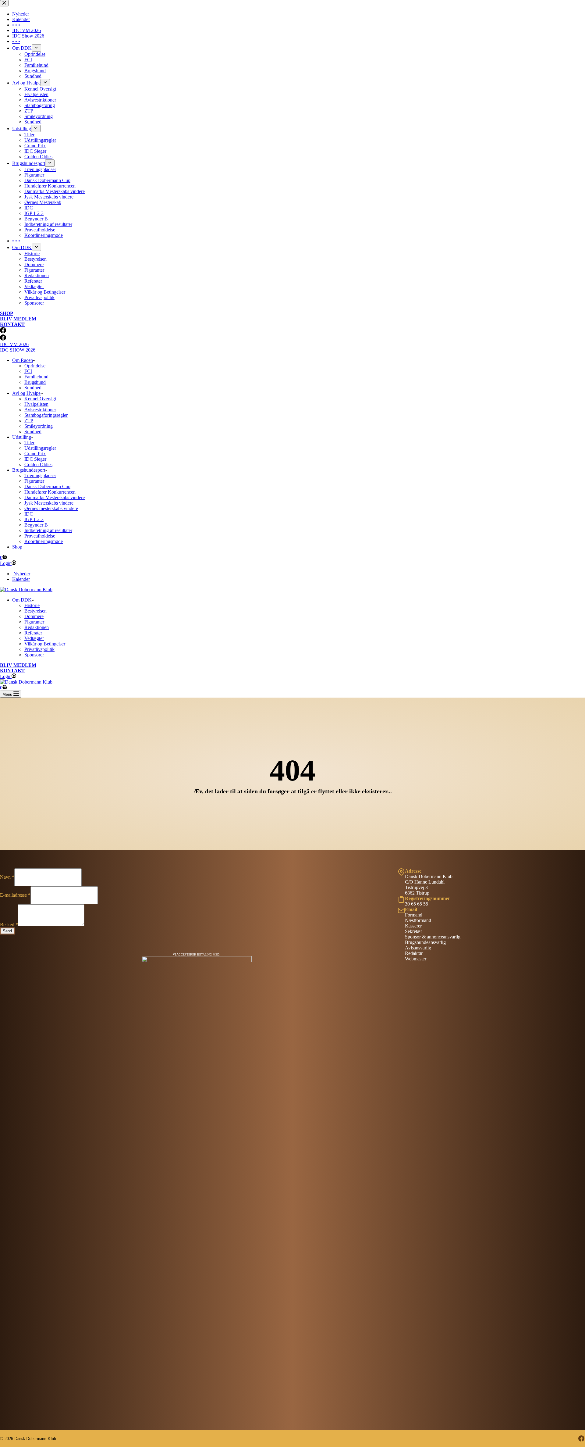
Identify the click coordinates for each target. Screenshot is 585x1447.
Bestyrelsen (35, 610)
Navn (7, 877)
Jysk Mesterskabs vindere (48, 503)
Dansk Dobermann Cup (47, 486)
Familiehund (36, 376)
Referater (33, 632)
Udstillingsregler (40, 448)
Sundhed (32, 387)
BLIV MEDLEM (18, 665)
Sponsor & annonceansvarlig (432, 936)
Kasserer (413, 925)
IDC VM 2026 (14, 344)
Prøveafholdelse (39, 535)
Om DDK (22, 599)
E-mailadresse (15, 895)
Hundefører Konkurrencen (50, 492)
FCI (28, 371)
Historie (32, 605)
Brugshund (35, 382)
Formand (413, 914)
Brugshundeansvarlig (425, 942)
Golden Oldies (38, 464)
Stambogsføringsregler (46, 415)
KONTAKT (12, 670)
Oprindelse (34, 365)
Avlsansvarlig (418, 947)
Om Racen (22, 360)
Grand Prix (35, 453)
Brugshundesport (28, 470)
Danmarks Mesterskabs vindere (54, 497)
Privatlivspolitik (39, 649)
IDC (28, 513)
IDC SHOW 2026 (17, 349)
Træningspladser (40, 475)
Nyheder (21, 573)
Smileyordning (38, 426)
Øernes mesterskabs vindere (51, 508)
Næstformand (418, 920)
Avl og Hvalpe (26, 393)
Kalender (21, 579)
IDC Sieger (35, 459)
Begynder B (36, 524)
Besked (9, 924)
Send (7, 931)
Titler (29, 442)
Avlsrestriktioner (40, 409)
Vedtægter (34, 638)
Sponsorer (34, 654)
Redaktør (414, 953)
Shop (17, 546)
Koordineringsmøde (43, 541)
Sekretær (413, 931)
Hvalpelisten (36, 404)
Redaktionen (36, 627)
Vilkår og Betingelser (44, 643)
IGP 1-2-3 (34, 519)
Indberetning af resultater (48, 530)
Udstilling (21, 437)
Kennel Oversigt (40, 398)
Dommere (34, 616)
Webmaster (415, 958)
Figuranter (34, 481)
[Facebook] (3, 338)
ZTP (28, 420)
